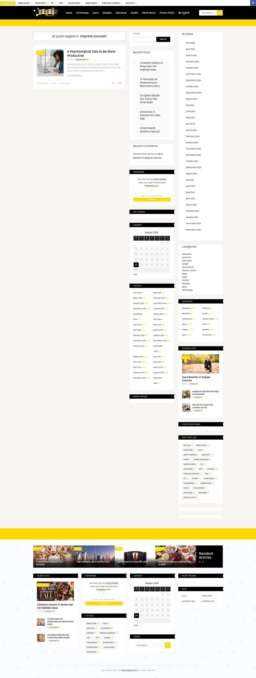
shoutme (48, 611)
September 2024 (193, 92)
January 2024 (158, 335)
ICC (202, 464)
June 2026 (137, 293)
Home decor (149, 12)
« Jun (135, 274)
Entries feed (207, 596)
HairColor (186, 257)
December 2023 (139, 341)
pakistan (212, 469)
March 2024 (158, 330)
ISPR (201, 469)
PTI (53, 3)
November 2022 (193, 229)
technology (189, 493)
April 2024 (137, 330)
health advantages (202, 459)
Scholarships (190, 483)
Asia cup (188, 445)
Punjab (196, 478)
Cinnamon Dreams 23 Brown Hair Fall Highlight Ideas (151, 66)
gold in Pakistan (191, 455)
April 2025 (157, 293)
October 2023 (138, 346)
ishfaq (192, 384)
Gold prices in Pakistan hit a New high (150, 115)
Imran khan (41, 3)
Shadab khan (207, 483)
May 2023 (157, 362)
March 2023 (158, 367)
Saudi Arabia (92, 3)
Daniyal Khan (81, 59)
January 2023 (158, 373)
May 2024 (157, 325)
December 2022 (139, 378)
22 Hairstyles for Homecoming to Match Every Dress (150, 83)
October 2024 (158, 309)
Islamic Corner (189, 270)
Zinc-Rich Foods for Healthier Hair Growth (175, 563)
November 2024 (139, 309)
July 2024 (157, 319)
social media (75, 3)
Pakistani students (112, 3)
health (187, 459)
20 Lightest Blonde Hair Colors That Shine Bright (150, 99)
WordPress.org (208, 601)
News (69, 12)
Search (136, 33)
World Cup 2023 (190, 497)
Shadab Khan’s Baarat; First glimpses (50, 563)
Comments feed (188, 601)
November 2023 (159, 341)
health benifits (190, 464)
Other (184, 277)
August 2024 (158, 314)
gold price (131, 3)
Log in (184, 596)
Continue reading (74, 75)
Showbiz (107, 12)
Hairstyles (187, 260)
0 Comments (65, 83)
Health (134, 12)
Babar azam (25, 3)
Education (121, 12)
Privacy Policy (167, 12)
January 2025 (138, 303)
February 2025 (159, 298)
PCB (62, 3)
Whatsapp (203, 493)
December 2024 (159, 303)
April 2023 (137, 367)
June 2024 (137, 325)
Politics (185, 280)
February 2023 (139, 373)
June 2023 (137, 362)
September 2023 (193, 167)
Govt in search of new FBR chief (133, 562)
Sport (96, 12)
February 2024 (139, 335)
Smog (187, 488)
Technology (82, 12)
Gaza (201, 450)
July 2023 (157, 357)
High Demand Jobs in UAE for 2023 (93, 562)
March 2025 (138, 298)
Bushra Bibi (189, 450)
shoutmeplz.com (129, 670)
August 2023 (138, 357)
